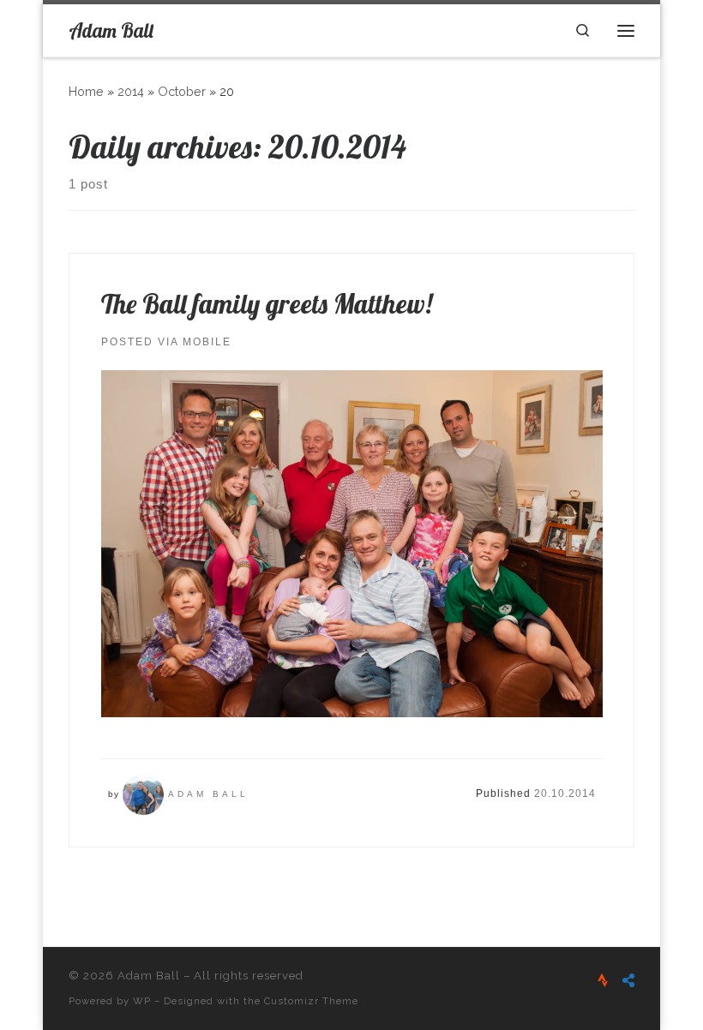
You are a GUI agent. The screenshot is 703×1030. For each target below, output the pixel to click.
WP (142, 1001)
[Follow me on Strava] (603, 980)
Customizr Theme (311, 1001)
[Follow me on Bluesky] (628, 980)
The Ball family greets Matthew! (266, 303)
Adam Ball (208, 794)
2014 (130, 92)
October (182, 92)
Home (86, 92)
